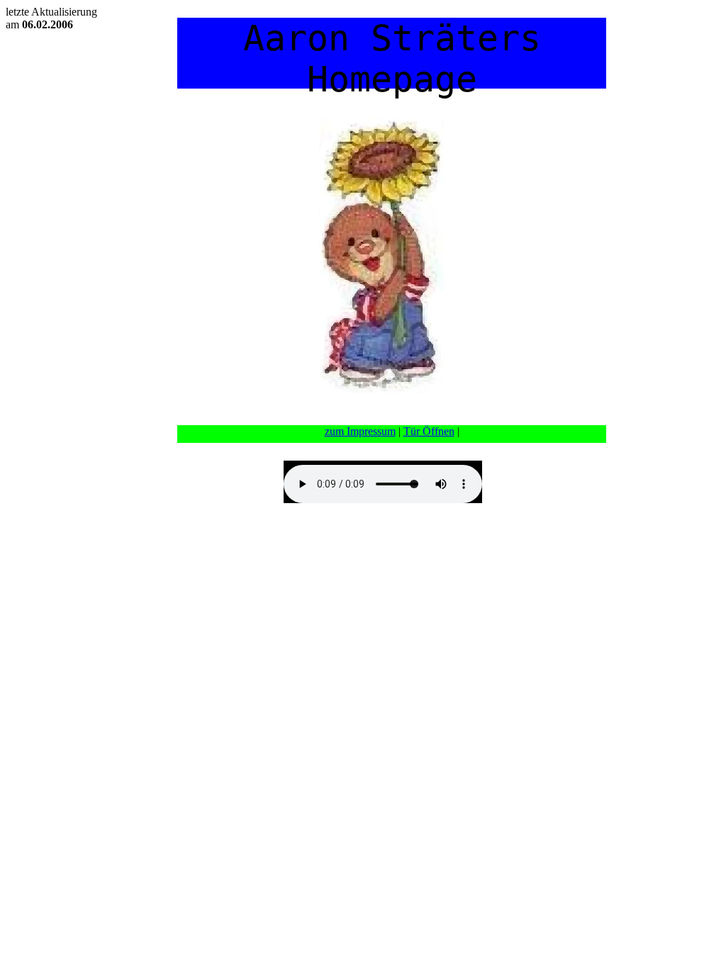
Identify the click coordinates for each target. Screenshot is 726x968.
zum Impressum (360, 431)
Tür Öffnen (428, 431)
